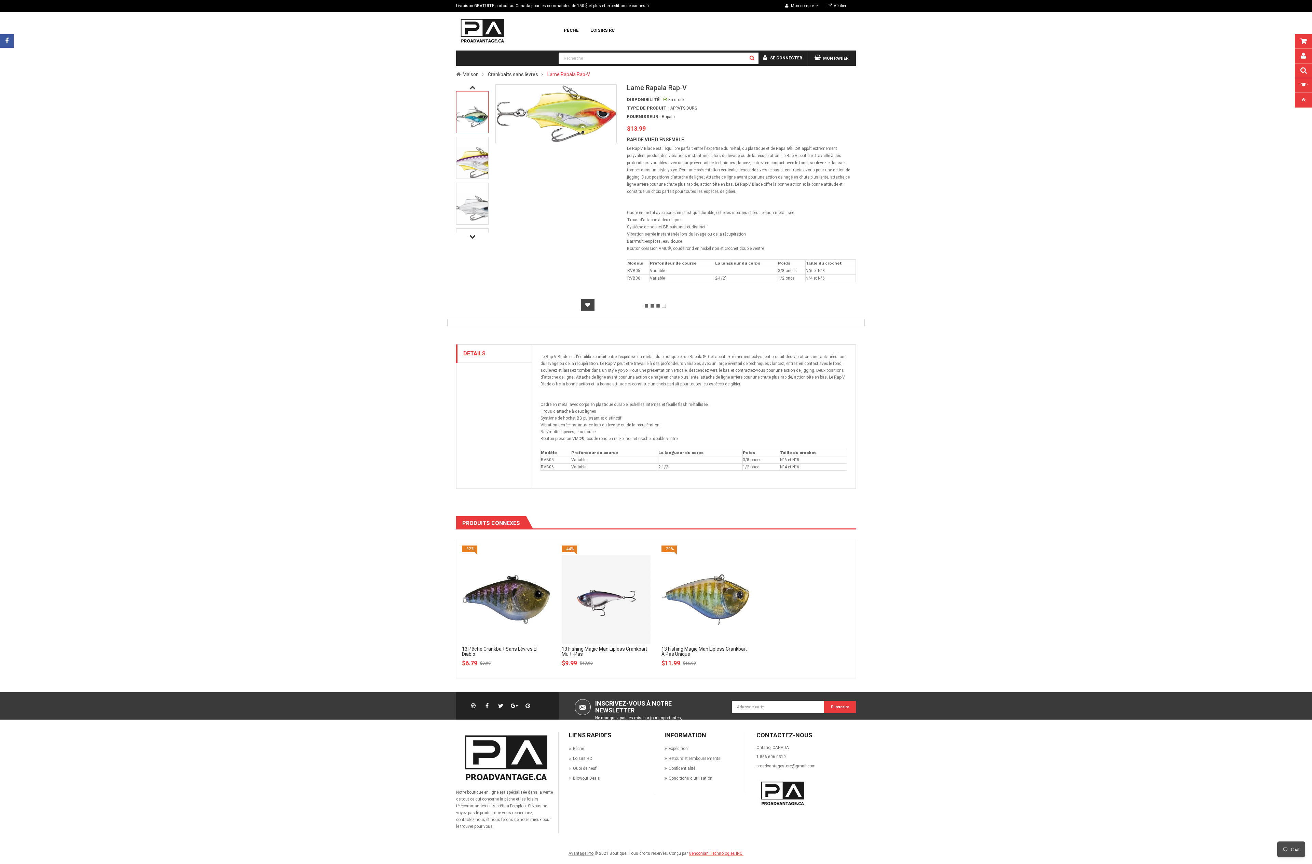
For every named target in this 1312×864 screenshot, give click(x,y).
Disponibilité (643, 99)
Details (474, 353)
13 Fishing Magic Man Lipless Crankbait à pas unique (704, 651)
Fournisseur (642, 116)
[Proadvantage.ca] (504, 757)
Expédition (678, 748)
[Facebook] (7, 41)
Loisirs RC (582, 758)
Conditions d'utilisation (690, 778)
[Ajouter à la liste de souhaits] (587, 305)
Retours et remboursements (695, 758)
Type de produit (647, 108)
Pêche (578, 748)
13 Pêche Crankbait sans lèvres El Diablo (499, 651)
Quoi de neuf (585, 768)
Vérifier (840, 5)
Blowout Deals (586, 778)
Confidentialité (682, 768)
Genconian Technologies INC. (716, 853)
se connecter (786, 58)
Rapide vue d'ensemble (655, 139)
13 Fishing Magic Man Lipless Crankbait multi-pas (604, 651)
